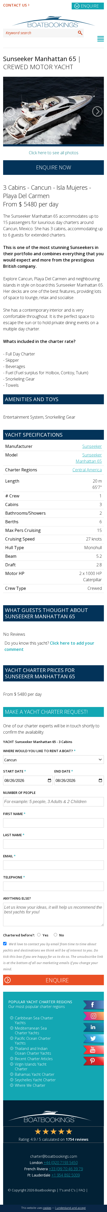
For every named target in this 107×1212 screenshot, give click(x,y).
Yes (45, 935)
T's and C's (67, 1190)
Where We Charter (30, 1085)
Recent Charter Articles (34, 1058)
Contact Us (15, 5)
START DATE (14, 771)
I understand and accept (70, 1208)
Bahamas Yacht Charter (34, 1074)
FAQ (82, 1190)
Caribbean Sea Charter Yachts (34, 1020)
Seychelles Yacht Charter (35, 1079)
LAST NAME (13, 835)
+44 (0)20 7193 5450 (61, 1162)
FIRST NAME (14, 813)
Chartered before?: (19, 935)
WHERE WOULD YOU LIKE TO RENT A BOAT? (39, 750)
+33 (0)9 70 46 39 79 (66, 1168)
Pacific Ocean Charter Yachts (33, 1040)
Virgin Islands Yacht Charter (30, 1066)
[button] (9, 111)
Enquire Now (53, 167)
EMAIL (9, 856)
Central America (87, 470)
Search (80, 33)
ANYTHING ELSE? (17, 898)
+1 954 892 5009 (65, 1175)
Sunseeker (92, 446)
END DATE (63, 771)
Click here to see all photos (53, 153)
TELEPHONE (14, 877)
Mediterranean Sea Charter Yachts (31, 1030)
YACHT (8, 741)
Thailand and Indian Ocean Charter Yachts (33, 1051)
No (61, 935)
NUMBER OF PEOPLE (19, 792)
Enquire (90, 6)
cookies (47, 1208)
